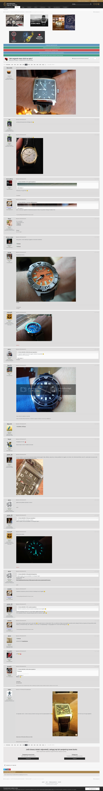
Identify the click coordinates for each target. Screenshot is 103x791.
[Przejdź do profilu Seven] (9, 444)
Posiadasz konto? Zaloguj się (83, 1)
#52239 (97, 454)
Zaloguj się (74, 758)
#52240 (97, 500)
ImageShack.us (25, 641)
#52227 (97, 119)
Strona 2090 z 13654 (51, 64)
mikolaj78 (9, 312)
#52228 (97, 134)
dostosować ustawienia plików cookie (47, 789)
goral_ (9, 349)
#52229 (97, 178)
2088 (20, 64)
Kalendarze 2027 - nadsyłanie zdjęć (51, 50)
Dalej (43, 64)
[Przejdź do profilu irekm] (9, 693)
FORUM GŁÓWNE (29, 60)
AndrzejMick (9, 179)
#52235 (97, 349)
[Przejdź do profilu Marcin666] (9, 72)
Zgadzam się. (93, 788)
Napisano (21, 67)
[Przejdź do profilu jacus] (9, 504)
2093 (34, 64)
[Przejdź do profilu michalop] (6, 59)
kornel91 (9, 666)
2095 (40, 64)
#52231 (97, 218)
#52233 (97, 252)
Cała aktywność (57, 7)
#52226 (97, 67)
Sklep (49, 7)
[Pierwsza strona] (4, 64)
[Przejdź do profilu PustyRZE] (9, 655)
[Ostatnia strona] (45, 64)
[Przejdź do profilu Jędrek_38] (9, 460)
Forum (17, 7)
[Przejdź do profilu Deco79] (9, 369)
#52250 (97, 689)
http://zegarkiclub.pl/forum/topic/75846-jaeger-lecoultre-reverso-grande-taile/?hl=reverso (33, 580)
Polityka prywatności (53, 782)
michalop (16, 60)
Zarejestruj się (94, 0)
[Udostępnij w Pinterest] (10, 769)
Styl (46, 782)
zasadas (9, 199)
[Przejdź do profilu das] (9, 123)
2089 (23, 64)
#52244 (97, 589)
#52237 (97, 423)
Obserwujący (92, 58)
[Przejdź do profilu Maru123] (9, 428)
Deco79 (9, 365)
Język (43, 782)
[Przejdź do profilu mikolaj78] (9, 316)
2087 (17, 64)
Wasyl (9, 218)
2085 (12, 64)
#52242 (97, 531)
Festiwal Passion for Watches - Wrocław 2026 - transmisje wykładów (51, 52)
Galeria (35, 7)
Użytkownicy (42, 7)
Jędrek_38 (9, 454)
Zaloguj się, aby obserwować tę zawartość (80, 58)
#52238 (97, 439)
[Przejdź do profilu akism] (9, 640)
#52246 (97, 620)
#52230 (97, 199)
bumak (9, 252)
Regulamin (6, 9)
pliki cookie (18, 789)
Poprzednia (8, 64)
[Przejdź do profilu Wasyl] (9, 223)
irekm (9, 689)
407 (97, 58)
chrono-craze (9, 237)
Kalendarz (29, 7)
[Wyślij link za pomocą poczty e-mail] (8, 769)
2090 (26, 64)
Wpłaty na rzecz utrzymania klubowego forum (51, 47)
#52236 (97, 365)
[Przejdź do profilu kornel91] (9, 670)
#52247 (97, 636)
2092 (31, 64)
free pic (17, 302)
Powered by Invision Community (51, 784)
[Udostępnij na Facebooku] (6, 769)
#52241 (97, 515)
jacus (9, 500)
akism (9, 636)
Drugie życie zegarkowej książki (51, 45)
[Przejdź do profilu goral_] (9, 353)
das (9, 119)
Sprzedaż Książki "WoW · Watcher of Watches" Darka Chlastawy (51, 55)
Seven (9, 439)
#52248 (97, 651)
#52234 (97, 312)
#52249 (97, 666)
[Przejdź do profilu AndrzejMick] (9, 183)
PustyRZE (9, 651)
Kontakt (59, 782)
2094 (37, 64)
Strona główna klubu (9, 7)
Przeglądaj (65, 7)
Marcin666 (9, 68)
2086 (15, 64)
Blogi (23, 7)
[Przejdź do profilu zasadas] (9, 203)
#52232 (97, 237)
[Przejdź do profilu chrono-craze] (9, 241)
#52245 (97, 604)
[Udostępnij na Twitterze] (4, 769)
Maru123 (9, 424)
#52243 (97, 571)
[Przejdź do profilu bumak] (9, 256)
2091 (29, 64)
